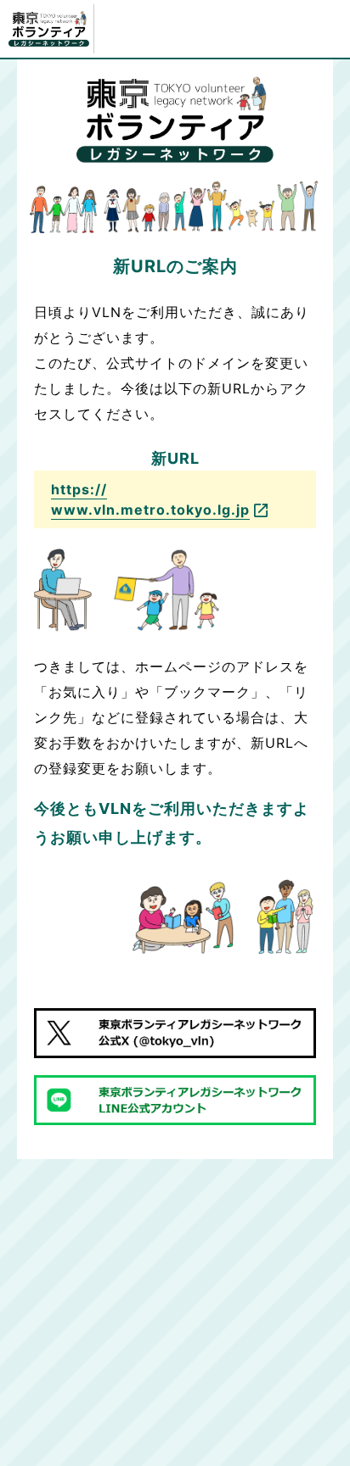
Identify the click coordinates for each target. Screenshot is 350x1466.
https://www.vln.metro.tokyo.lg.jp (150, 499)
